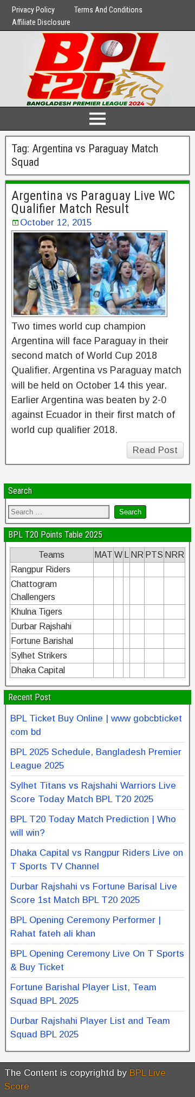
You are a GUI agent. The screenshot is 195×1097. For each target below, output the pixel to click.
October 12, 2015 (56, 222)
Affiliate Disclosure (41, 22)
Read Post (155, 450)
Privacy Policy (33, 9)
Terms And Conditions (108, 9)
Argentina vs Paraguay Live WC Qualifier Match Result (93, 202)
